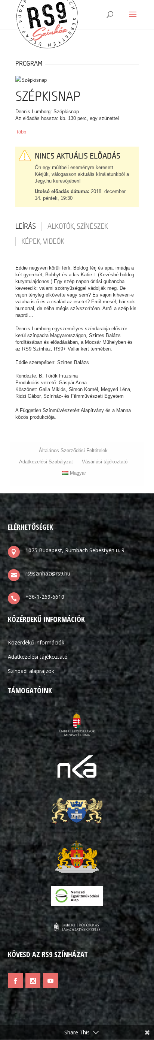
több (21, 132)
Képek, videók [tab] (42, 241)
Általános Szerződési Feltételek (73, 450)
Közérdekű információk (36, 642)
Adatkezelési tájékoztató (38, 656)
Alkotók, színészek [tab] (77, 226)
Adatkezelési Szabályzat (46, 462)
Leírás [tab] (25, 226)
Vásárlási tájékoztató (104, 462)
